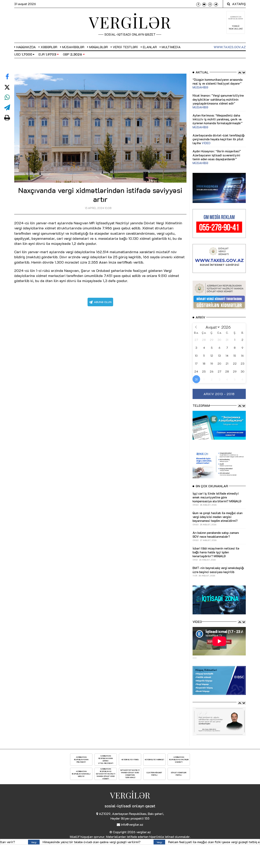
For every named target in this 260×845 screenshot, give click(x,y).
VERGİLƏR (130, 22)
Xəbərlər (49, 47)
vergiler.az (143, 832)
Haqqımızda (26, 47)
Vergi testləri (125, 47)
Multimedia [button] (171, 47)
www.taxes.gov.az (230, 47)
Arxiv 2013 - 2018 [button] (219, 394)
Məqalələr (98, 47)
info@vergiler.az (132, 824)
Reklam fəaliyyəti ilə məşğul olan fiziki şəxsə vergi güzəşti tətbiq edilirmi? (150, 842)
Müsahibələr (73, 47)
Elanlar (150, 47)
